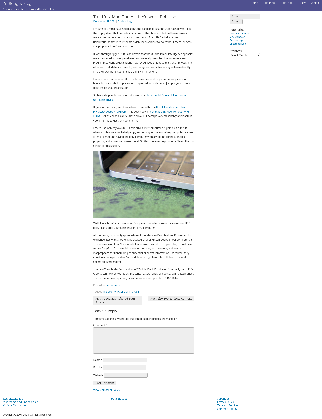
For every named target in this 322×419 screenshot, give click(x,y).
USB (137, 291)
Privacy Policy (225, 402)
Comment (100, 325)
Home (254, 3)
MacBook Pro (125, 291)
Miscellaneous (237, 36)
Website (98, 375)
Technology (125, 21)
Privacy (301, 3)
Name (98, 359)
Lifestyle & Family (239, 33)
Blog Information (12, 399)
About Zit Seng (119, 399)
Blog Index (269, 3)
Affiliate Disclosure (14, 405)
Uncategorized (238, 43)
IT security (109, 291)
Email (97, 367)
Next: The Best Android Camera (171, 298)
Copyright (223, 399)
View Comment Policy (106, 390)
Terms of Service (227, 405)
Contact (315, 3)
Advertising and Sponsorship (20, 402)
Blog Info (286, 3)
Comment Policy (227, 409)
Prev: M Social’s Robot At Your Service (115, 300)
